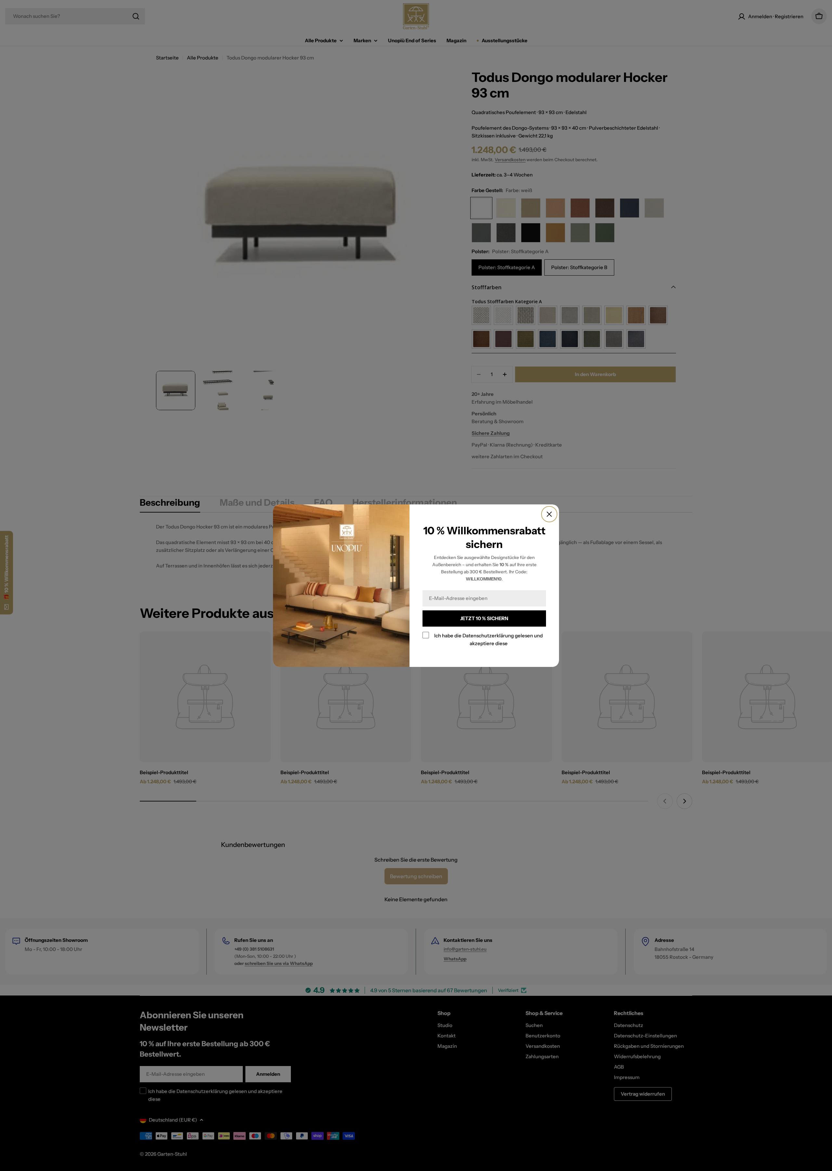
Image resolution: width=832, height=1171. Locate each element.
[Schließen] (549, 514)
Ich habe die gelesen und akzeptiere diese (488, 639)
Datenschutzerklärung (488, 635)
